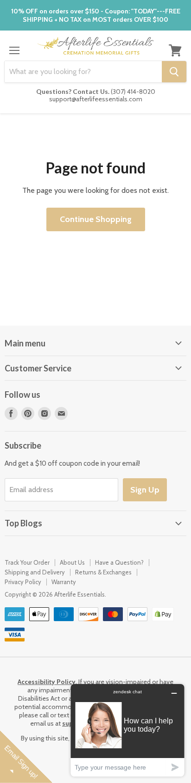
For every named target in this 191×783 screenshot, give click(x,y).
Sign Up (144, 490)
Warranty (63, 582)
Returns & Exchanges (103, 572)
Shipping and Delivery (35, 572)
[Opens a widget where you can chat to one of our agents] (127, 730)
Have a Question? (119, 562)
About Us (72, 562)
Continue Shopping (96, 219)
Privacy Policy (23, 582)
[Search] (174, 71)
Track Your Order (27, 562)
